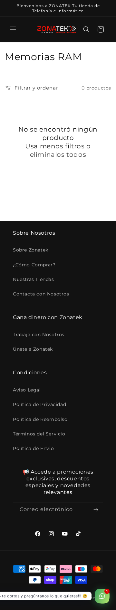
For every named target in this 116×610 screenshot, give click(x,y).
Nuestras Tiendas (33, 279)
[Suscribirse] (96, 509)
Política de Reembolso (40, 419)
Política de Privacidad (39, 404)
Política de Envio (33, 448)
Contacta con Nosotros (41, 294)
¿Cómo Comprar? (34, 265)
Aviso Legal (27, 390)
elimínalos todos (58, 154)
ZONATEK (35, 598)
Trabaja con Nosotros (38, 334)
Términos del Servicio (39, 434)
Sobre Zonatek (30, 250)
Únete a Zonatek (33, 349)
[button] (13, 29)
